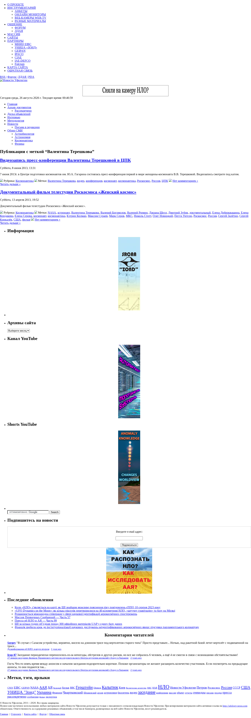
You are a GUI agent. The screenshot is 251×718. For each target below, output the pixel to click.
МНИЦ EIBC (23, 44)
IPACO (19, 54)
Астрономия (22, 137)
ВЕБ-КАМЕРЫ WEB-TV (30, 17)
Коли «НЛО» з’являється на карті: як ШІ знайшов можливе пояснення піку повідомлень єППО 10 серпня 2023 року (87, 607)
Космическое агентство (136, 688)
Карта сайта (30, 714)
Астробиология (24, 133)
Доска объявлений (19, 114)
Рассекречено (23, 110)
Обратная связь (57, 714)
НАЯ (154, 688)
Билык (65, 687)
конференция (94, 180)
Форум (42, 714)
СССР (236, 687)
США (17, 219)
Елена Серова (23, 215)
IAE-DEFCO (23, 60)
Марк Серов (116, 215)
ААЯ (43, 687)
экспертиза (51, 697)
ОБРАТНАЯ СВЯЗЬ (20, 70)
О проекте (16, 714)
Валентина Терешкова (62, 180)
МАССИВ (13, 34)
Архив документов (19, 107)
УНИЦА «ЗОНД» (26, 47)
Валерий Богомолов (113, 212)
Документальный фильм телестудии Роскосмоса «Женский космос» (68, 192)
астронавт (64, 212)
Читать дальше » (10, 184)
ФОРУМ (20, 27)
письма (210, 692)
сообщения (33, 696)
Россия (156, 180)
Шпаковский (90, 692)
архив (100, 692)
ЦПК (165, 180)
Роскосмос (143, 180)
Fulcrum (19, 64)
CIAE (18, 57)
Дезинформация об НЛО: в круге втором (28, 649)
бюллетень (123, 692)
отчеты (188, 692)
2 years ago (136, 658)
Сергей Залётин (228, 215)
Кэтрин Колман (76, 215)
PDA (31, 76)
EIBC (17, 687)
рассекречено (16, 696)
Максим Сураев (98, 215)
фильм (26, 219)
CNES (10, 688)
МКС (129, 215)
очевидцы (199, 692)
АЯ (50, 687)
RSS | (3, 76)
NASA (52, 212)
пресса (227, 692)
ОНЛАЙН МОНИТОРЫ (30, 14)
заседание (146, 692)
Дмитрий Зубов (178, 212)
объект (180, 692)
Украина (44, 692)
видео (80, 180)
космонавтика (127, 180)
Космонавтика (24, 140)
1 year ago (56, 649)
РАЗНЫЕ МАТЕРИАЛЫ (30, 21)
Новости (12, 123)
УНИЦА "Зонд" (21, 692)
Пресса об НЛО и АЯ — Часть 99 (36, 620)
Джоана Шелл (158, 212)
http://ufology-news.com (235, 705)
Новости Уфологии (183, 687)
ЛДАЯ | (23, 76)
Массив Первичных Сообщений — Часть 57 (42, 617)
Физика (19, 143)
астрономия (110, 692)
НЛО (163, 687)
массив (172, 692)
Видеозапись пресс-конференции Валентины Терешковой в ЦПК (65, 160)
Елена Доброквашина (225, 212)
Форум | (12, 76)
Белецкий (57, 688)
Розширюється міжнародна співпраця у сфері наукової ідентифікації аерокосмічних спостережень (76, 614)
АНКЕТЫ (21, 11)
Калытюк (110, 687)
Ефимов (97, 688)
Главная (12, 104)
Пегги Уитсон (183, 215)
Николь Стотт (142, 215)
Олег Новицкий (163, 215)
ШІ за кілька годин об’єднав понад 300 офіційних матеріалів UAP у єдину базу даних (68, 623)
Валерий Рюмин (137, 212)
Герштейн (84, 687)
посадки (218, 693)
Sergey (11, 642)
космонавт (110, 180)
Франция (57, 692)
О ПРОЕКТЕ (15, 4)
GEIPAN (20, 50)
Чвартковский (73, 692)
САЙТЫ (12, 37)
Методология (15, 120)
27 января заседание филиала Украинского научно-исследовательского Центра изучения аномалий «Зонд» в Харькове (68, 658)
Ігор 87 (12, 654)
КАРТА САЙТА (17, 67)
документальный (200, 212)
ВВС (72, 687)
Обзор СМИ (15, 130)
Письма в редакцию (27, 127)
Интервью (13, 117)
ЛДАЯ (19, 31)
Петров (202, 687)
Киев (122, 687)
